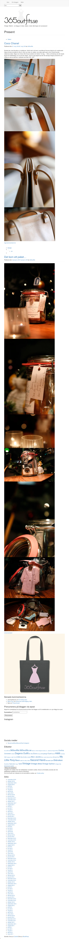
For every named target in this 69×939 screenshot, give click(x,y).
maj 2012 (10, 910)
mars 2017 (10, 813)
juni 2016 (10, 828)
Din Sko (31, 753)
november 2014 (12, 860)
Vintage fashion (48, 763)
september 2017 (12, 803)
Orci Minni (25, 760)
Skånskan (58, 760)
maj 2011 (10, 930)
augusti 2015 (11, 845)
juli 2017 (10, 806)
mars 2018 (10, 793)
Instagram (9, 757)
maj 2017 (10, 810)
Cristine (13, 753)
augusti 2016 (11, 825)
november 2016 (12, 820)
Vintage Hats (58, 764)
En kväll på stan (23, 699)
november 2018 (12, 779)
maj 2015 (10, 850)
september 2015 (12, 843)
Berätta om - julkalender (47, 750)
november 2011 (12, 920)
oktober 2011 (11, 922)
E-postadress (8, 712)
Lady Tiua (13, 757)
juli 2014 (10, 867)
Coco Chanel (11, 43)
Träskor (16, 764)
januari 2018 (11, 796)
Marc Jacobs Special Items (47, 757)
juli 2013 (10, 887)
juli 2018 (10, 786)
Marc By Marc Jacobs (26, 757)
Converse (7, 753)
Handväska (62, 753)
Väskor (9, 39)
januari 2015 (11, 857)
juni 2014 (10, 868)
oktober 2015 (11, 841)
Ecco (35, 753)
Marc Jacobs (36, 756)
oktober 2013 (11, 882)
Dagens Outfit (22, 753)
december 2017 (12, 798)
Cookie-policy (40, 773)
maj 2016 (10, 830)
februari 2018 (11, 794)
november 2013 (12, 880)
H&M (57, 753)
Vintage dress (36, 763)
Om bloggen (15, 2)
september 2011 (12, 924)
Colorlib (16, 936)
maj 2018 (10, 789)
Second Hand (37, 760)
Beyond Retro (55, 750)
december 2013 (12, 878)
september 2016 (12, 823)
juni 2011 (10, 929)
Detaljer (10, 248)
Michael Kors (56, 757)
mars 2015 (10, 853)
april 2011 (10, 932)
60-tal (8, 750)
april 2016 (10, 831)
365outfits (30, 46)
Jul (11, 251)
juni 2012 (10, 909)
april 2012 (10, 912)
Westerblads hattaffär (9, 766)
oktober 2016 (11, 821)
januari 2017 (11, 816)
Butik (22, 2)
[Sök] (20, 5)
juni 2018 (10, 788)
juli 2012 (10, 907)
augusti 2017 (11, 805)
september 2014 (12, 863)
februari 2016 (11, 835)
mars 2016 (10, 833)
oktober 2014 (11, 862)
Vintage (26, 763)
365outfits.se (25, 750)
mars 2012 (10, 914)
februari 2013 (11, 895)
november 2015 (12, 840)
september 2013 (12, 883)
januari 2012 (11, 917)
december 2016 (12, 818)
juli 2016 (10, 826)
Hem (8, 2)
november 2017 (12, 799)
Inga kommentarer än (10, 243)
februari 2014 (11, 875)
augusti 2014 (11, 865)
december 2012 (12, 899)
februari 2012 (11, 915)
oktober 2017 (11, 801)
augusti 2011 (11, 925)
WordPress (26, 936)
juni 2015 (10, 848)
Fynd (49, 753)
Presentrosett (16, 703)
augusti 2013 (11, 885)
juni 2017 (10, 808)
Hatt (5, 757)
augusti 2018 (11, 784)
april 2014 (10, 872)
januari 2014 (11, 877)
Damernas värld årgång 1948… (24, 701)
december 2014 (12, 858)
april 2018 (10, 791)
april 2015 (10, 852)
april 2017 (10, 811)
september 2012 (12, 904)
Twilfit (20, 764)
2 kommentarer (8, 633)
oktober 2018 (11, 781)
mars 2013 (10, 894)
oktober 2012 (11, 902)
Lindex (18, 757)
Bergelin (40, 750)
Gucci (53, 753)
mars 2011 (10, 934)
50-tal (5, 750)
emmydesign (44, 753)
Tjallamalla (12, 764)
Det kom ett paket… (15, 257)
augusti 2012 (11, 905)
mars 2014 (10, 873)
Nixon (17, 760)
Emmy (38, 753)
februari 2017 (11, 815)
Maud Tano (11, 701)
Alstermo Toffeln (35, 750)
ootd (21, 760)
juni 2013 (10, 888)
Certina (61, 750)
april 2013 (10, 892)
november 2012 (12, 900)
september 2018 (12, 783)
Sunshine (6, 764)
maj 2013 (10, 890)
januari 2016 (11, 836)
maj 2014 (10, 870)
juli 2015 (10, 846)
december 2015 (12, 838)
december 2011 (12, 919)
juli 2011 (10, 927)
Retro (28, 760)
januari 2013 (11, 897)
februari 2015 (11, 855)
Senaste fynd (49, 760)
